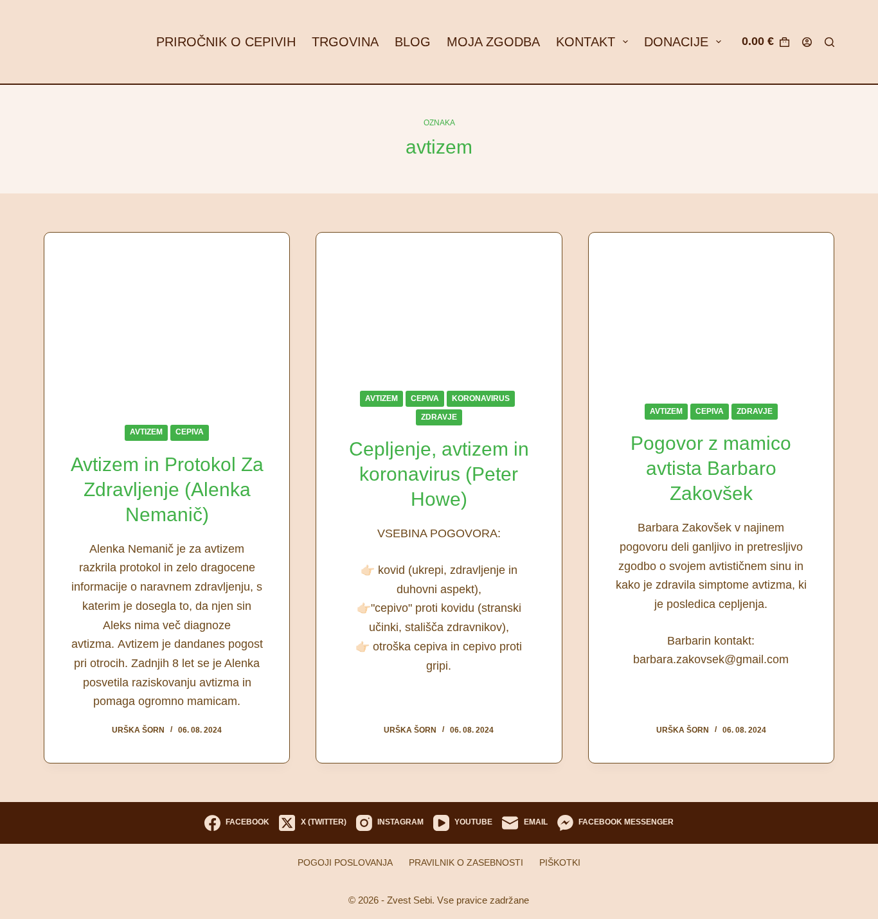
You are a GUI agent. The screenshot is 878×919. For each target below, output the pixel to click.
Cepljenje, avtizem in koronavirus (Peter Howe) (439, 474)
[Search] (829, 42)
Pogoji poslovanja (345, 862)
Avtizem (146, 431)
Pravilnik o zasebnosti (466, 862)
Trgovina (345, 42)
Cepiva (189, 431)
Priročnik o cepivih (226, 42)
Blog (413, 42)
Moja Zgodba (493, 42)
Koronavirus (481, 398)
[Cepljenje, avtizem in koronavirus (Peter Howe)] (438, 301)
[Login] (807, 42)
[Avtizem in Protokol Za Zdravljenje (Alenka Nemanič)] (166, 318)
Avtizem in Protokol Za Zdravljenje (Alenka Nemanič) (167, 489)
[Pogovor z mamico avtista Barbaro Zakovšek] (711, 308)
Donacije (676, 42)
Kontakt (585, 42)
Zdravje (439, 417)
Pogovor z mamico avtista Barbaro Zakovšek (711, 468)
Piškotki (559, 862)
